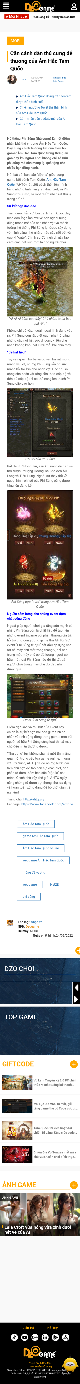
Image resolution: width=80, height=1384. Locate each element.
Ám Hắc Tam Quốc (36, 824)
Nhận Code (50, 1083)
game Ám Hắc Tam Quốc (40, 836)
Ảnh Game (19, 1185)
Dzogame (32, 926)
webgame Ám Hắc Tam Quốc (43, 860)
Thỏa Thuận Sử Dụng (40, 1366)
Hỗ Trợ (52, 1328)
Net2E (54, 884)
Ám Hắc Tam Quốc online (41, 848)
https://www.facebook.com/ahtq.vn (47, 804)
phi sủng (29, 896)
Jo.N (23, 79)
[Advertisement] (40, 1280)
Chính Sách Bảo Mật (40, 1363)
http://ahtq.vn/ (33, 799)
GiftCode (18, 1064)
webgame (30, 884)
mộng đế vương (34, 872)
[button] (76, 999)
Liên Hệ (28, 1328)
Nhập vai (37, 922)
